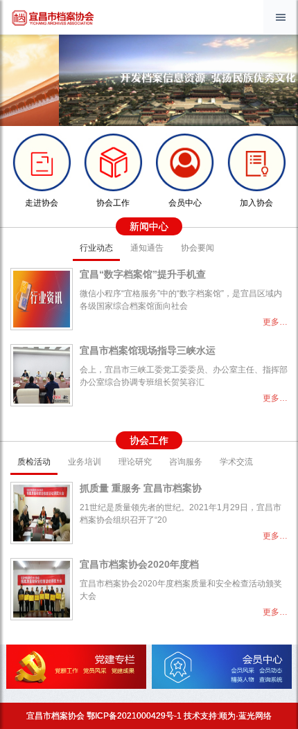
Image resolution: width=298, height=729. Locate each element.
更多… (275, 322)
